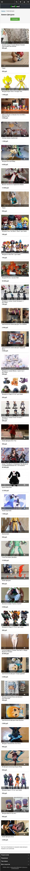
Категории (15, 19)
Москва (20, 2)
